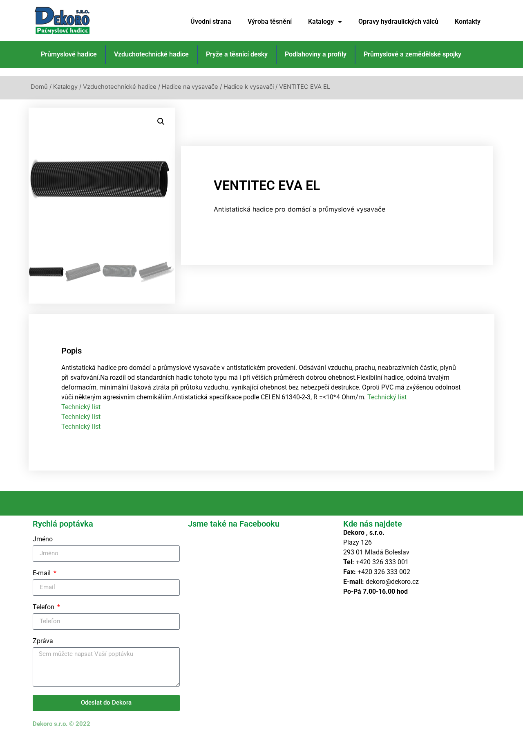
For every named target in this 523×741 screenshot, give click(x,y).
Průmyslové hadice (69, 54)
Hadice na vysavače (190, 86)
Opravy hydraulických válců (398, 21)
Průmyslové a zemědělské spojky (412, 54)
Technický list (387, 397)
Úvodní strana (210, 21)
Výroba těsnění (270, 21)
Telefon (44, 607)
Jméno (43, 539)
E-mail (42, 573)
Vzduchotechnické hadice (151, 54)
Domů (39, 86)
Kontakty (468, 21)
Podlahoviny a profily (315, 54)
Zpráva (43, 641)
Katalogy (321, 21)
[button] (161, 121)
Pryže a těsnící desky (237, 54)
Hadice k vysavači (249, 86)
